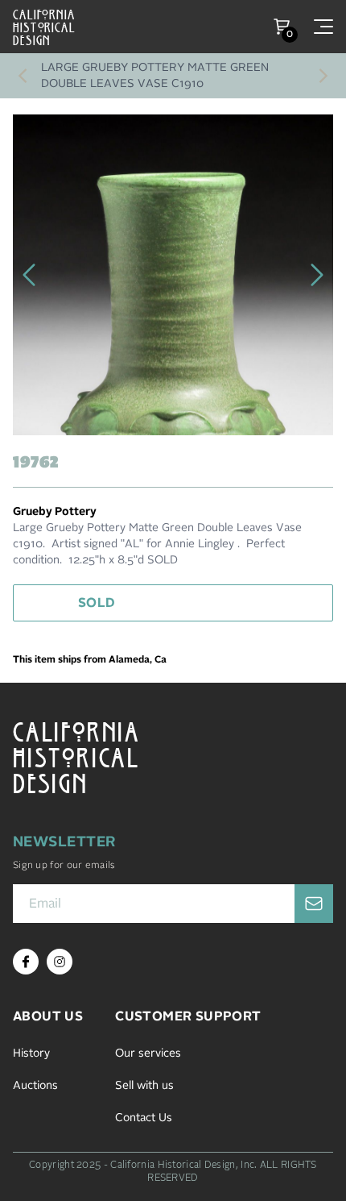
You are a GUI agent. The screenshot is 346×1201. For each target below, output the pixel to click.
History (31, 1053)
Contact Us (143, 1118)
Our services (148, 1053)
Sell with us (144, 1085)
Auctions (35, 1085)
